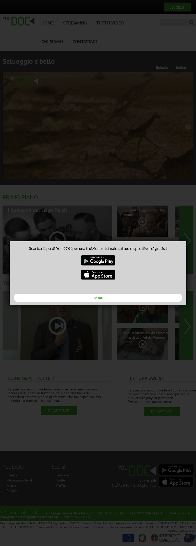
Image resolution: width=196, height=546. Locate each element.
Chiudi (98, 298)
